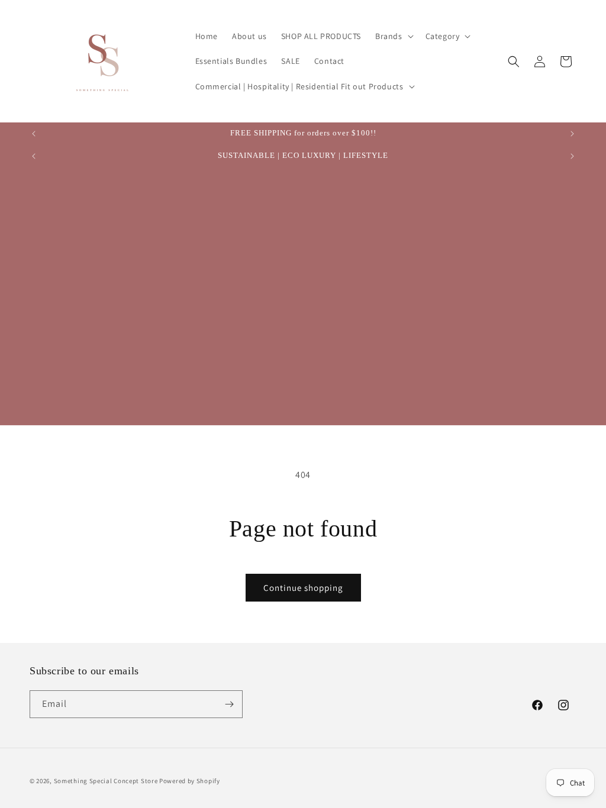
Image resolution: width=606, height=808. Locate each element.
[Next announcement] (572, 133)
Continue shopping (303, 587)
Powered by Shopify (189, 781)
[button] (393, 36)
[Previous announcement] (34, 133)
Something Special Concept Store (106, 781)
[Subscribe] (229, 704)
